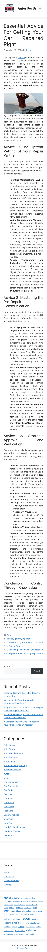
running (26, 923)
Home (6, 872)
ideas (18, 911)
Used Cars (9, 835)
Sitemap (8, 884)
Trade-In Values (30, 927)
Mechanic (8, 819)
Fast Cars (8, 811)
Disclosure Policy (12, 880)
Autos (10, 635)
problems (7, 919)
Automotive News (12, 769)
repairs (18, 922)
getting (17, 639)
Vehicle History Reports (11, 934)
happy (12, 911)
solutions (7, 927)
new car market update (27, 914)
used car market (8, 931)
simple (33, 923)
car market (26, 901)
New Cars (8, 823)
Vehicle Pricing (23, 934)
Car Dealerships (11, 786)
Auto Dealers (10, 745)
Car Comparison (11, 782)
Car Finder (9, 790)
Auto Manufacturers (13, 753)
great (6, 910)
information (26, 911)
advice (10, 639)
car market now (8, 905)
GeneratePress (23, 948)
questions (16, 919)
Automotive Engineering (15, 765)
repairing (8, 922)
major (40, 911)
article (32, 898)
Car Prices (8, 798)
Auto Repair (17, 901)
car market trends (19, 905)
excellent (19, 908)
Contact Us (9, 876)
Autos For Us (27, 8)
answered (24, 898)
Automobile (9, 761)
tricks (38, 926)
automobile (8, 901)
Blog (6, 778)
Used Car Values (12, 831)
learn (35, 911)
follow (35, 908)
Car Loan (8, 794)
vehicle (21, 57)
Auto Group (9, 749)
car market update (31, 905)
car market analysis (37, 901)
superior (14, 927)
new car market (14, 914)
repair (26, 918)
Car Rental (9, 802)
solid (38, 923)
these (21, 926)
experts (27, 907)
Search (7, 666)
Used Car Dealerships (14, 827)
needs (6, 914)
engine (11, 908)
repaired (26, 639)
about (7, 897)
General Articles (11, 815)
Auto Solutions (11, 757)
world (31, 934)
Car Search (9, 806)
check (6, 908)
